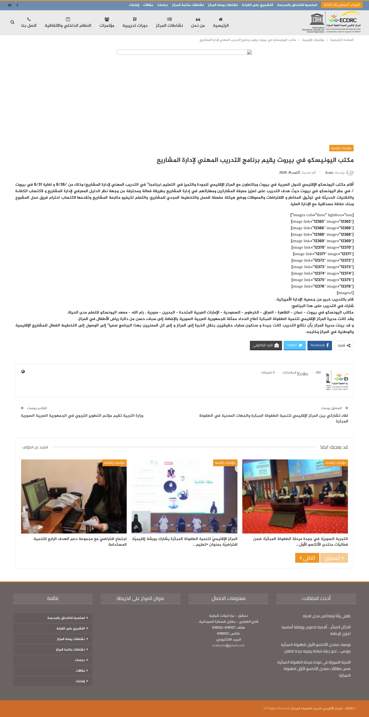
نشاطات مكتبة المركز (188, 5)
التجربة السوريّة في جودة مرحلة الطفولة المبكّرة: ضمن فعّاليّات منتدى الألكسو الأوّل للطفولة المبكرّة (314, 669)
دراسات (162, 5)
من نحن (198, 25)
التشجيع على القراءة (257, 5)
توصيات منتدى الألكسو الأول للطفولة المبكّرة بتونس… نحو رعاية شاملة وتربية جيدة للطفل (316, 648)
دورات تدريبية (135, 25)
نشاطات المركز (169, 25)
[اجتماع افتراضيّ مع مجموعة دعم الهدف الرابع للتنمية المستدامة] (74, 496)
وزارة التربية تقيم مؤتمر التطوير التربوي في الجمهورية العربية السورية (82, 415)
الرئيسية (221, 25)
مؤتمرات (106, 25)
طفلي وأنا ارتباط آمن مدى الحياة (327, 615)
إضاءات (134, 5)
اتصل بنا (28, 25)
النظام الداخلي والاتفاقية (68, 25)
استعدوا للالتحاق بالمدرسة (297, 5)
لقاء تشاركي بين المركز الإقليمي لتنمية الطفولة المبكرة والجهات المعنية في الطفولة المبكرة (273, 418)
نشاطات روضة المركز (223, 5)
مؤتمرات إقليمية (341, 148)
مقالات (148, 5)
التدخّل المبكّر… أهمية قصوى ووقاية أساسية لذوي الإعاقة (316, 630)
